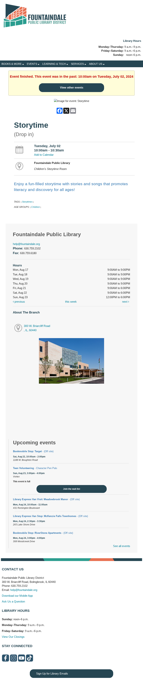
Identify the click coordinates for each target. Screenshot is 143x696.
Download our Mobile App (17, 595)
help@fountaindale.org (26, 244)
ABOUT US (96, 63)
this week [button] (71, 301)
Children (35, 207)
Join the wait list (71, 489)
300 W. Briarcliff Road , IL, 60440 (37, 328)
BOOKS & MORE (11, 63)
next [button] (125, 301)
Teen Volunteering (35, 468)
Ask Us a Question (13, 601)
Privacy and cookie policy (56, 685)
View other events (71, 87)
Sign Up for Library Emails (52, 673)
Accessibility (79, 685)
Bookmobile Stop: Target (33, 451)
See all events (121, 546)
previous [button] (19, 301)
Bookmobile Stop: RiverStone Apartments (43, 533)
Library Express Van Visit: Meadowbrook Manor (46, 499)
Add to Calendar (44, 154)
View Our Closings (13, 636)
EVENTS (32, 63)
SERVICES (78, 63)
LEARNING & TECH (54, 63)
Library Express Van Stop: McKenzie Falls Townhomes (50, 516)
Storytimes (27, 202)
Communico (94, 685)
